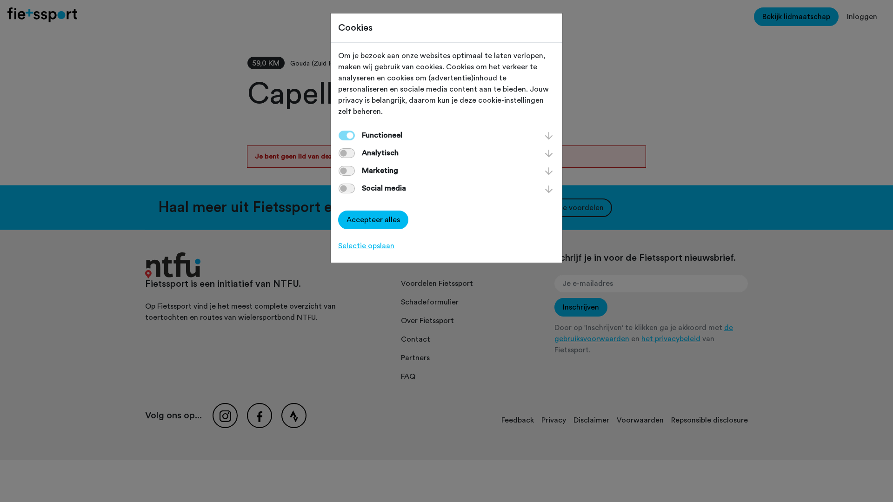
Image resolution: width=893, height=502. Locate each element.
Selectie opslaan (366, 246)
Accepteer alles (373, 220)
